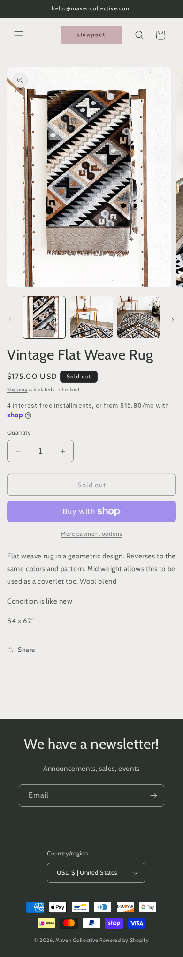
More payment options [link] (91, 533)
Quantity (19, 432)
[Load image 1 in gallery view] (44, 317)
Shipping (17, 389)
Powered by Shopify (124, 940)
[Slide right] (172, 319)
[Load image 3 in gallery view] (138, 317)
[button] (18, 35)
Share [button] (26, 649)
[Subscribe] (153, 795)
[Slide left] (10, 319)
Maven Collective (76, 940)
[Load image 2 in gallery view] (91, 317)
